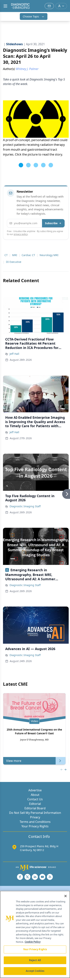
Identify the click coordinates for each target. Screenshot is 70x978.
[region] (35, 934)
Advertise (35, 790)
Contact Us (35, 799)
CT (6, 255)
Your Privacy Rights (35, 826)
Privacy (35, 817)
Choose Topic (31, 16)
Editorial (35, 804)
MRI (14, 255)
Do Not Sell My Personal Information (35, 813)
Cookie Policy (33, 941)
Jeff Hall (14, 354)
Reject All (35, 960)
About (35, 795)
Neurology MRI (49, 255)
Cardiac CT (28, 255)
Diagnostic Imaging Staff (25, 506)
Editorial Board (35, 808)
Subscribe (51, 223)
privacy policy (21, 234)
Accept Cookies (35, 971)
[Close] (65, 896)
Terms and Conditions (35, 822)
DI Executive (13, 262)
